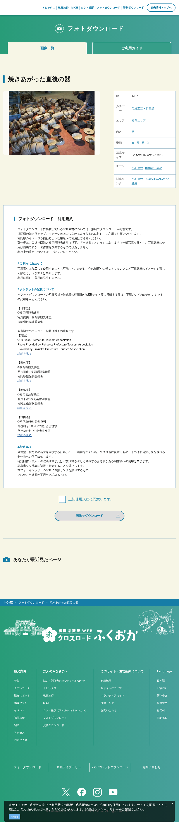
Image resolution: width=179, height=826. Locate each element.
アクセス (19, 732)
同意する (15, 817)
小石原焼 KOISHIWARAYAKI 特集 (152, 181)
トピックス (49, 688)
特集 (16, 680)
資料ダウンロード (53, 725)
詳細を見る (24, 353)
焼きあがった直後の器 (64, 602)
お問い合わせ (109, 710)
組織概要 (106, 680)
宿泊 (16, 725)
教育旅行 (48, 695)
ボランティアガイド (112, 695)
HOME (8, 602)
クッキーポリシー (106, 809)
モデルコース (22, 688)
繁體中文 (162, 703)
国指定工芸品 (153, 168)
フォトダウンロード (31, 602)
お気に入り (20, 740)
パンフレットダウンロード (110, 767)
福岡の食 (19, 717)
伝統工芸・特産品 (143, 108)
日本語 (161, 680)
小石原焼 (137, 168)
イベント (19, 710)
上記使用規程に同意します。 (91, 499)
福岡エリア (139, 120)
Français (162, 717)
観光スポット (22, 695)
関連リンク (107, 703)
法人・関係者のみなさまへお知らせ (64, 680)
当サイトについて (111, 688)
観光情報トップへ (161, 7)
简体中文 (162, 695)
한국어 (161, 710)
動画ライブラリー (69, 767)
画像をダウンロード (89, 515)
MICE (46, 703)
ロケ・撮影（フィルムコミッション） (65, 710)
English (161, 688)
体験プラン (20, 703)
